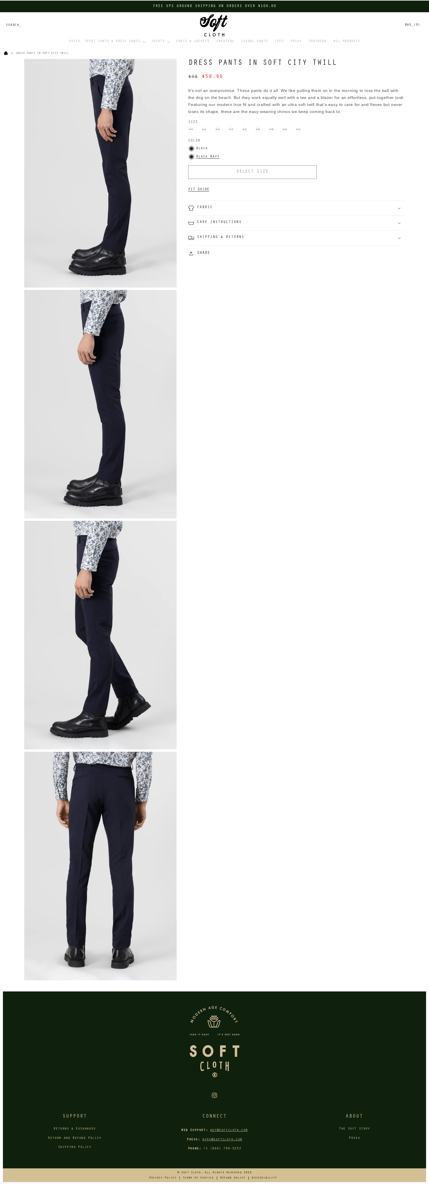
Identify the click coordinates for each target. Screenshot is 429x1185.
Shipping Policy (74, 1147)
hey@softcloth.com (229, 1130)
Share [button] (203, 253)
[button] (106, 41)
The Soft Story (354, 1129)
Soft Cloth (191, 1172)
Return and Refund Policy (74, 1138)
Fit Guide (198, 190)
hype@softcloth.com (222, 1140)
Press (354, 1138)
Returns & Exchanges (74, 1129)
